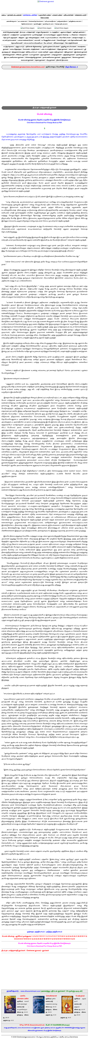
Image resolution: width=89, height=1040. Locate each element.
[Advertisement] (44, 86)
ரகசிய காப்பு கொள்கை (68, 1037)
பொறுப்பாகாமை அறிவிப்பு (47, 1037)
